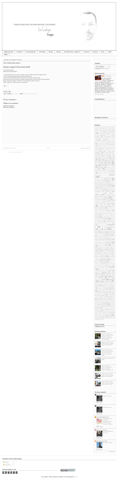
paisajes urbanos (105, 281)
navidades (104, 272)
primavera (112, 289)
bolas (111, 187)
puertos (113, 291)
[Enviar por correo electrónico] (4, 91)
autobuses (97, 181)
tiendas (110, 309)
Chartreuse (112, 196)
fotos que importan (102, 430)
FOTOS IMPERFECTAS (103, 417)
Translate (106, 68)
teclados (97, 309)
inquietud (97, 242)
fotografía (111, 225)
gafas (111, 230)
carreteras (108, 191)
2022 (109, 164)
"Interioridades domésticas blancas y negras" (104, 137)
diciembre (108, 210)
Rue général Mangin (100, 295)
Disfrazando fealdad (99, 212)
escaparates (104, 216)
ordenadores (97, 279)
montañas (112, 267)
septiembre (103, 302)
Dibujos (51, 51)
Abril (113, 165)
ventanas (100, 315)
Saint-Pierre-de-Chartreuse (103, 299)
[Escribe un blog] (6, 91)
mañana (96, 259)
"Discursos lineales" (106, 133)
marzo (104, 260)
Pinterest (95, 51)
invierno (108, 242)
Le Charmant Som (106, 253)
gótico (111, 233)
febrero (100, 221)
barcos (99, 184)
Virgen (106, 318)
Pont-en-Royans (102, 289)
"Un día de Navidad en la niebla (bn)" (104, 155)
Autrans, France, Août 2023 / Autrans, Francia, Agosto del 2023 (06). (108, 383)
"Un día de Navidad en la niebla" (103, 156)
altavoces (105, 170)
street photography (102, 305)
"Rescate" (98, 152)
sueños (110, 306)
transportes (112, 310)
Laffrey (113, 250)
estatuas (105, 220)
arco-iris (99, 178)
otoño (104, 279)
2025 (109, 165)
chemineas (100, 197)
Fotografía (19, 51)
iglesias (109, 239)
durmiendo (104, 213)
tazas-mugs (110, 308)
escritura (104, 217)
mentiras (111, 263)
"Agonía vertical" (98, 130)
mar (98, 260)
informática (110, 240)
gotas (106, 233)
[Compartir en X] (8, 91)
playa (113, 288)
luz (104, 256)
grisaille (110, 236)
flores (113, 223)
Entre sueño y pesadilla (107, 214)
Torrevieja (97, 311)
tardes (97, 308)
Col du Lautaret (107, 200)
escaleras (97, 216)
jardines (101, 243)
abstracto (101, 167)
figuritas (107, 223)
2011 (106, 159)
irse (96, 243)
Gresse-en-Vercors (99, 236)
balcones (97, 183)
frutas (113, 229)
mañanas (104, 259)
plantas (106, 288)
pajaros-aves (98, 282)
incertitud (103, 240)
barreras (105, 184)
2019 (109, 162)
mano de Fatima (109, 257)
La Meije (104, 249)
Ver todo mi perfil (99, 94)
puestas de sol (101, 292)
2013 (111, 159)
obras (113, 276)
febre (114, 220)
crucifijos (106, 206)
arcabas (113, 177)
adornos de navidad (111, 167)
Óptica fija (99, 394)
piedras (113, 286)
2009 (113, 158)
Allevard (113, 169)
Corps (101, 204)
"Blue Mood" (106, 130)
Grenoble (106, 235)
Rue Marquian (100, 296)
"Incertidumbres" (108, 136)
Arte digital (42, 51)
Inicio (48, 148)
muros (96, 270)
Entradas (6, 462)
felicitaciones (98, 223)
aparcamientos (99, 175)
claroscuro (100, 199)
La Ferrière (106, 248)
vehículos (112, 313)
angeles (105, 171)
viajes (96, 316)
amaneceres (97, 171)
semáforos (110, 300)
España (105, 219)
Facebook (86, 51)
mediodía (104, 263)
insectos (102, 242)
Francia (103, 229)
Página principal (8, 51)
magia (96, 257)
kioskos (101, 246)
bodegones (98, 187)
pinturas (100, 288)
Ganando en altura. (107, 396)
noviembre (98, 276)
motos (101, 269)
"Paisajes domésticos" (104, 145)
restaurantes (97, 294)
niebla (113, 272)
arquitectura (107, 179)
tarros (104, 308)
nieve (99, 273)
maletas (101, 257)
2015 (103, 161)
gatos (96, 232)
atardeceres (107, 180)
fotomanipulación (110, 227)
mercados (97, 264)
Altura (110, 170)
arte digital (98, 180)
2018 (102, 162)
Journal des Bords (32, 93)
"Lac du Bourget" (101, 143)
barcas (113, 183)
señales (96, 302)
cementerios (109, 194)
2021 (102, 164)
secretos (104, 300)
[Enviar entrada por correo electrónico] (4, 93)
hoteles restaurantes (100, 239)
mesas (103, 264)
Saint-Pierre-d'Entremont (109, 298)
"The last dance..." (108, 154)
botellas (104, 188)
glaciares (110, 232)
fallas (110, 220)
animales (112, 171)
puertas (107, 291)
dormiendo (97, 213)
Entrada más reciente (9, 148)
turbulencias (104, 312)
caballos (111, 188)
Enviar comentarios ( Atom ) (15, 152)
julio (106, 245)
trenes (98, 312)
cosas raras (111, 205)
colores (105, 202)
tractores (106, 310)
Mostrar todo (112, 451)
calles (103, 190)
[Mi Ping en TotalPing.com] (64, 471)
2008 (107, 158)
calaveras (97, 190)
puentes (101, 291)
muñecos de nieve (109, 269)
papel (111, 282)
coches (108, 199)
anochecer (101, 173)
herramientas (97, 238)
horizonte (111, 238)
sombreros (112, 303)
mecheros (97, 263)
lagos (99, 252)
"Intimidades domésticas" (101, 140)
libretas (104, 254)
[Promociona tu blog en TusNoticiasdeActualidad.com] (71, 471)
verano (107, 315)
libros (109, 254)
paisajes (112, 279)
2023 (96, 165)
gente (103, 232)
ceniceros (97, 196)
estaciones (99, 220)
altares (99, 170)
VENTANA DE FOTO (102, 441)
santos (113, 299)
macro (111, 256)
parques (97, 285)
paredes (105, 284)
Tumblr (109, 51)
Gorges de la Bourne (99, 233)
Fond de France (101, 225)
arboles (112, 175)
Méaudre (110, 262)
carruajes (97, 193)
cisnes (113, 197)
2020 (96, 164)
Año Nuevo (109, 173)
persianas (107, 286)
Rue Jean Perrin (111, 295)
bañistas (108, 183)
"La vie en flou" (111, 141)
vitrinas (100, 319)
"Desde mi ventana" (108, 132)
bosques (97, 188)
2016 (110, 161)
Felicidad (109, 221)
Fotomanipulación (31, 51)
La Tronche (106, 250)
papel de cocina (98, 284)
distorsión (109, 212)
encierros (111, 213)
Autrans (104, 181)
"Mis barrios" (111, 144)
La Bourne (108, 246)
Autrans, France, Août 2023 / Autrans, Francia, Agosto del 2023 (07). (108, 344)
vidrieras (110, 316)
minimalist (109, 266)
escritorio (111, 216)
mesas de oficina (111, 264)
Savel (98, 300)
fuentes (106, 230)
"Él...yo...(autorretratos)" (101, 135)
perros (101, 286)
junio (113, 245)
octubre (101, 278)
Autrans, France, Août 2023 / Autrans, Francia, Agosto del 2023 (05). (108, 375)
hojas (104, 238)
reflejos (110, 292)
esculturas (110, 217)
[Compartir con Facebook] (9, 91)
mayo (102, 262)
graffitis (97, 235)
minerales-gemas (100, 266)
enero (96, 214)
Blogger (75, 476)
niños (111, 273)
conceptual (112, 203)
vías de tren (102, 316)
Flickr (102, 51)
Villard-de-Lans (98, 318)
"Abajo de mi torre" (107, 129)
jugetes (100, 245)
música (109, 270)
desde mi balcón (99, 209)
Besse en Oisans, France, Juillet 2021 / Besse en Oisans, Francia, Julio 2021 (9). (107, 368)
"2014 (103, 127)
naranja (96, 272)
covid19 (100, 206)
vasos (106, 313)
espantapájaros (98, 218)
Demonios (110, 207)
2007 (102, 158)
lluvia (113, 254)
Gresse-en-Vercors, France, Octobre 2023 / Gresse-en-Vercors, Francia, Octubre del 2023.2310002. (107, 336)
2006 (96, 158)
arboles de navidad (105, 177)
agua (107, 168)
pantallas (106, 282)
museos (103, 270)
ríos (104, 294)
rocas (110, 294)
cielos (106, 197)
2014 (96, 161)
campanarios (98, 191)
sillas (100, 303)
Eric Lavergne (107, 76)
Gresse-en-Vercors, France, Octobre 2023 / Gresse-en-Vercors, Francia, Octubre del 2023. (107, 352)
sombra (105, 303)
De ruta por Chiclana (107, 442)
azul (111, 181)
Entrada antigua (85, 148)
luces (99, 256)
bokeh (105, 187)
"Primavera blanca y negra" (105, 151)
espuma (113, 218)
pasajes (104, 285)
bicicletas (104, 186)
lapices (105, 252)
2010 (99, 159)
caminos (110, 190)
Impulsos (97, 240)
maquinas (113, 259)
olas (109, 278)
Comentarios (7, 464)
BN (110, 186)
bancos (103, 183)
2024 (103, 165)
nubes (106, 276)
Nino (106, 273)
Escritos (58, 51)
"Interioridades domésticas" (102, 139)
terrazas (103, 309)
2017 (96, 162)
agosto (99, 169)
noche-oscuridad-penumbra (102, 274)
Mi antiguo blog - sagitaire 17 (72, 51)
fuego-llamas (100, 230)
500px (6, 54)
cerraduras (104, 196)
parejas (111, 284)
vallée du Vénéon (98, 313)
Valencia (110, 312)
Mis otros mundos (100, 267)
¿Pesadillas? (97, 127)
